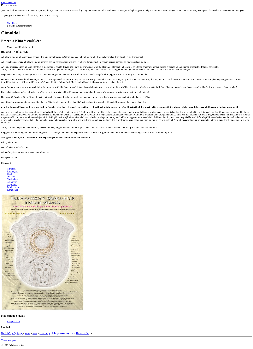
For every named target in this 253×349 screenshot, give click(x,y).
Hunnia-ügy (83, 333)
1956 (27, 333)
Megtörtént (12, 184)
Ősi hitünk (12, 176)
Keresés (4, 5)
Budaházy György (12, 333)
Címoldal (11, 168)
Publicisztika (13, 187)
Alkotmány (12, 182)
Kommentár (12, 190)
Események (12, 171)
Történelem (12, 179)
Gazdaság (45, 333)
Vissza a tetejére (8, 340)
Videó (35, 334)
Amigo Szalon (13, 321)
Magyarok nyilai (63, 333)
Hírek (9, 174)
